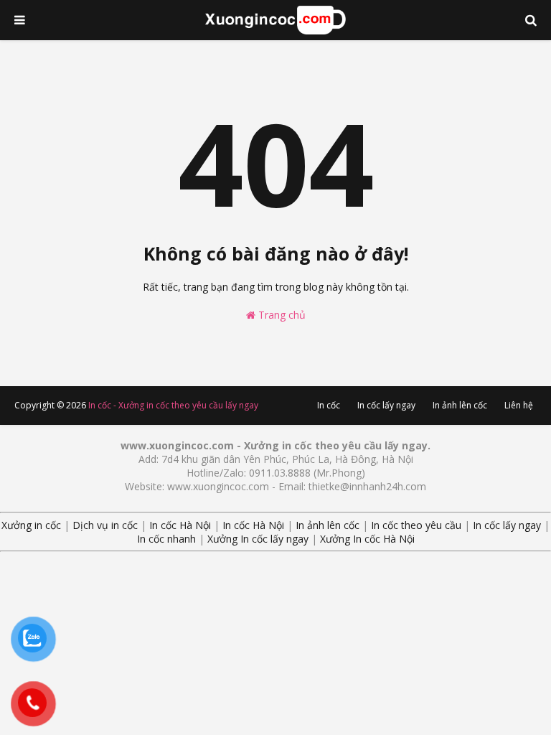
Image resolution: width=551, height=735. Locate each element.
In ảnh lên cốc (460, 405)
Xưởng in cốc (31, 525)
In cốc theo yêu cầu (416, 525)
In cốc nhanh (166, 539)
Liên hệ (518, 405)
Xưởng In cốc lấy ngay (258, 539)
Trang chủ (280, 315)
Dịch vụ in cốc (105, 525)
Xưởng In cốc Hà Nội (367, 539)
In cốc (328, 405)
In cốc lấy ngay (386, 405)
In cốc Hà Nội (180, 525)
